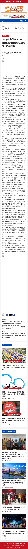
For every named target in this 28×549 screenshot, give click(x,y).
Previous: (13, 324)
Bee (3, 460)
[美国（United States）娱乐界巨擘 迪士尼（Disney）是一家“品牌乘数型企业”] (14, 382)
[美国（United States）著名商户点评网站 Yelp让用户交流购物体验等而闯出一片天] (14, 408)
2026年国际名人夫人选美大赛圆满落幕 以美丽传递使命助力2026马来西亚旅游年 (14, 534)
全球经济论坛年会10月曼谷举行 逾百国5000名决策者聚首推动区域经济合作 (14, 483)
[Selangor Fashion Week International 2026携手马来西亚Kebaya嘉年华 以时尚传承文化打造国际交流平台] (14, 442)
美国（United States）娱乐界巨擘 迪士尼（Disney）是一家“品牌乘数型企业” (13, 394)
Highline (6, 361)
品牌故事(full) (6, 35)
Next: (14, 334)
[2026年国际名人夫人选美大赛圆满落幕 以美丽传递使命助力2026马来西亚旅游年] (14, 521)
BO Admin (4, 372)
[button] (2, 20)
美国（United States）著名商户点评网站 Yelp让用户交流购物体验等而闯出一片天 (14, 421)
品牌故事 (11, 361)
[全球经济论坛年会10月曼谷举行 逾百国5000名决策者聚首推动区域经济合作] (14, 471)
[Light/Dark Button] (21, 21)
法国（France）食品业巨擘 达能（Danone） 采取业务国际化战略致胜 (13, 368)
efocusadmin (5, 425)
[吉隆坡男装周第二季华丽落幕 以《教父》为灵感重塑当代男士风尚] (14, 497)
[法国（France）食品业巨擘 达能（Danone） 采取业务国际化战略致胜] (14, 355)
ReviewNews (10, 547)
